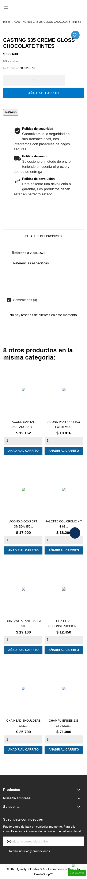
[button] (75, 533)
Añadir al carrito (43, 93)
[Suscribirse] (43, 841)
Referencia (20, 253)
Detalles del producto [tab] (43, 236)
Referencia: (11, 68)
